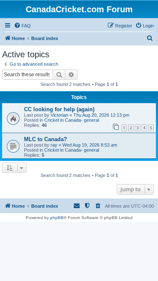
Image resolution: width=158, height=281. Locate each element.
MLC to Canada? (45, 139)
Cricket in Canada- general (71, 120)
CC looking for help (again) (59, 109)
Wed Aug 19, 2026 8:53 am (89, 144)
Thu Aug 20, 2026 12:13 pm (101, 115)
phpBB (57, 217)
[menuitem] (22, 26)
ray (54, 144)
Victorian (59, 115)
